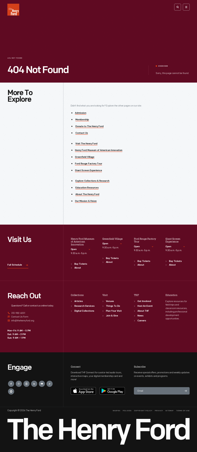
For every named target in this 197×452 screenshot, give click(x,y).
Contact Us (81, 133)
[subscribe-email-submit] (186, 391)
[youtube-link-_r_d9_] (42, 384)
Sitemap (169, 411)
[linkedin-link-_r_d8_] (34, 384)
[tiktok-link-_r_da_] (49, 384)
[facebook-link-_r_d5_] (11, 384)
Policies (127, 411)
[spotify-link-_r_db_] (11, 391)
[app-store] (83, 391)
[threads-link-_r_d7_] (26, 384)
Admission (80, 113)
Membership (82, 120)
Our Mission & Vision (86, 201)
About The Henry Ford (87, 194)
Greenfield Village (84, 157)
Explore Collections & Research (92, 181)
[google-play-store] (112, 391)
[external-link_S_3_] (31, 321)
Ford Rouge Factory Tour (88, 164)
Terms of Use (183, 411)
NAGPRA (116, 411)
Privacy (159, 411)
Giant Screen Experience (88, 170)
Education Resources (86, 188)
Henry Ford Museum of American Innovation (98, 150)
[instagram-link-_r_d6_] (19, 384)
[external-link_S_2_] (31, 317)
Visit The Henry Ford (86, 144)
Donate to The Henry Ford (89, 126)
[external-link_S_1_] (31, 313)
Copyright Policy (143, 411)
